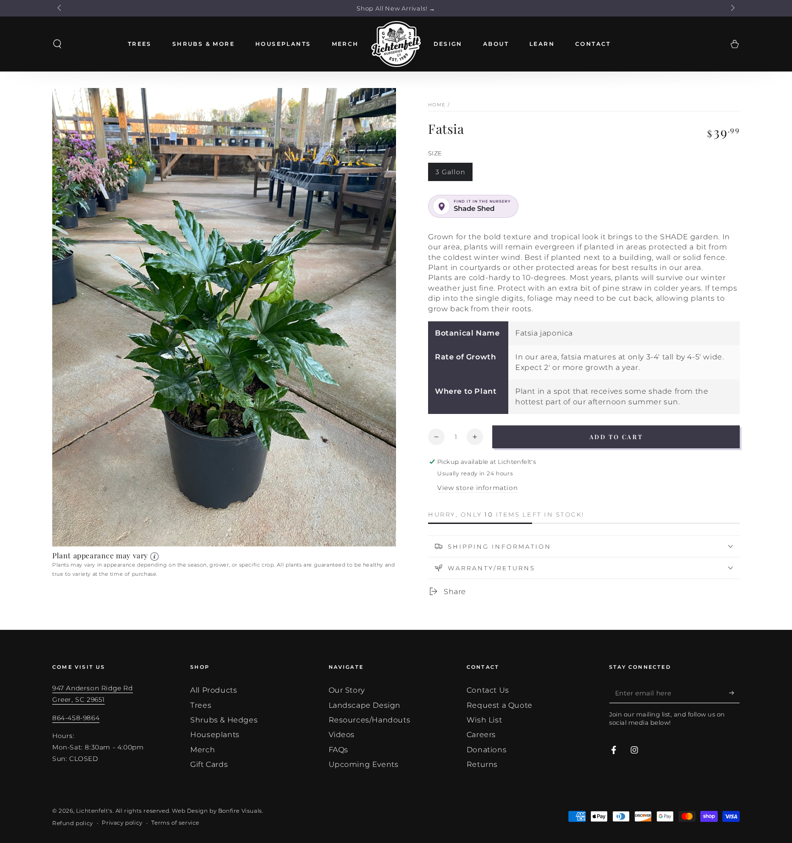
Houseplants (215, 734)
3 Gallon (450, 172)
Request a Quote (500, 705)
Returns (482, 764)
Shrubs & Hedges (224, 720)
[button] (57, 44)
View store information (477, 488)
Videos (342, 734)
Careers (481, 734)
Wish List (484, 720)
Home (437, 105)
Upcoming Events (364, 764)
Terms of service (175, 822)
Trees (200, 705)
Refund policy (72, 823)
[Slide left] (60, 8)
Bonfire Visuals (240, 810)
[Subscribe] (734, 693)
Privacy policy (122, 822)
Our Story (347, 690)
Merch (202, 749)
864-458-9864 (75, 718)
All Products (213, 690)
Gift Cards (209, 764)
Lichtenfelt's (94, 810)
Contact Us (488, 690)
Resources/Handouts (370, 720)
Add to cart (616, 437)
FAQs (338, 749)
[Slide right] (732, 8)
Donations (486, 749)
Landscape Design (365, 705)
